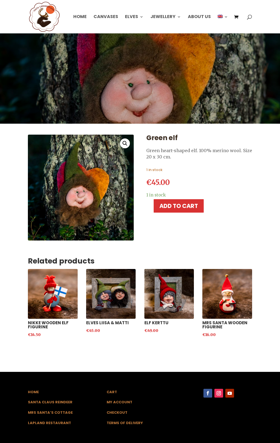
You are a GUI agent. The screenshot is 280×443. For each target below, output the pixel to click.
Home (80, 17)
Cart (112, 392)
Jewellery (163, 17)
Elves (131, 17)
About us (199, 17)
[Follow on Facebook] (207, 393)
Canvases (106, 17)
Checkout (117, 412)
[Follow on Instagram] (218, 393)
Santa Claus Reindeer (50, 402)
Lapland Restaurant (49, 422)
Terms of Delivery (125, 422)
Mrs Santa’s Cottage (50, 412)
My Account (119, 402)
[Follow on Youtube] (229, 393)
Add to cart (178, 206)
